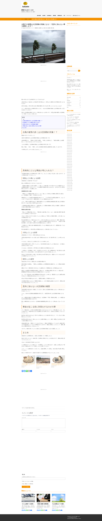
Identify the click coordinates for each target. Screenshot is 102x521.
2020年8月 (69, 167)
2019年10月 (69, 183)
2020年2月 (69, 177)
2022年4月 (69, 148)
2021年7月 (69, 156)
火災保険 (29, 19)
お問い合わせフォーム (76, 15)
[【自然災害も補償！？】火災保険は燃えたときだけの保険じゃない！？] (28, 359)
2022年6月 (69, 145)
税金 (67, 107)
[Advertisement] (43, 73)
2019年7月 (69, 188)
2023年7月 (69, 142)
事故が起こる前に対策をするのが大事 (32, 125)
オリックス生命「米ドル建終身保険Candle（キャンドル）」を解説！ (73, 118)
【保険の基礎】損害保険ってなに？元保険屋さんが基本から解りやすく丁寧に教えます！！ (43, 503)
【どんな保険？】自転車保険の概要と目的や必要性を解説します (28, 503)
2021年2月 (69, 161)
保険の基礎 (39, 15)
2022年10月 (69, 143)
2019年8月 (69, 186)
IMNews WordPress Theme (76, 518)
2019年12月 (69, 180)
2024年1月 (69, 137)
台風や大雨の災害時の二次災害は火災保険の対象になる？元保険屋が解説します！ (43, 364)
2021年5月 (69, 158)
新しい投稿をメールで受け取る (28, 483)
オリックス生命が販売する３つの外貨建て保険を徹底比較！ (73, 115)
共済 (64, 15)
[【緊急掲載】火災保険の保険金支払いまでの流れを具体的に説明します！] (58, 359)
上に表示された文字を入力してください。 (29, 476)
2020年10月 (69, 166)
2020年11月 (69, 164)
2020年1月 (69, 178)
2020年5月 (69, 172)
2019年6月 (69, 190)
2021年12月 (69, 150)
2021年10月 (69, 151)
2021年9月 (69, 153)
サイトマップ (69, 15)
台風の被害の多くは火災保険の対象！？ (32, 120)
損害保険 (54, 15)
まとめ (24, 127)
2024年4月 (69, 134)
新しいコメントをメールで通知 (28, 481)
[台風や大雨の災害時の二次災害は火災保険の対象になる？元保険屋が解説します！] (43, 359)
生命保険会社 (49, 15)
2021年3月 (69, 159)
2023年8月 (69, 140)
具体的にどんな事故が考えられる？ (31, 122)
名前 (23, 429)
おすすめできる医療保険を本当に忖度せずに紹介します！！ (73, 120)
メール (38, 429)
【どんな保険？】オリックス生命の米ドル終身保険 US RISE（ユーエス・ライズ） (73, 126)
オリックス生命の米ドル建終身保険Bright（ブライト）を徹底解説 (73, 123)
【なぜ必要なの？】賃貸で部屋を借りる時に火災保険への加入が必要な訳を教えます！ (58, 503)
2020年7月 (69, 169)
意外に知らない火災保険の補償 (30, 124)
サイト (52, 429)
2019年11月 (69, 182)
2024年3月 (69, 135)
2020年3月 (69, 175)
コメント (24, 417)
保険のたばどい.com (27, 10)
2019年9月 (69, 185)
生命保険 (43, 15)
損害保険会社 (60, 15)
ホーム (23, 19)
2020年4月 (69, 174)
